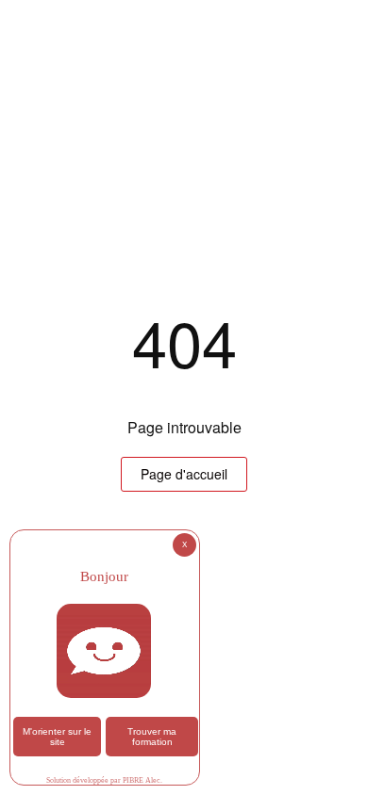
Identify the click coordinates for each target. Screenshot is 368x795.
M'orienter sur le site (57, 736)
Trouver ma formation (151, 736)
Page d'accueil (184, 473)
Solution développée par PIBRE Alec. (104, 780)
